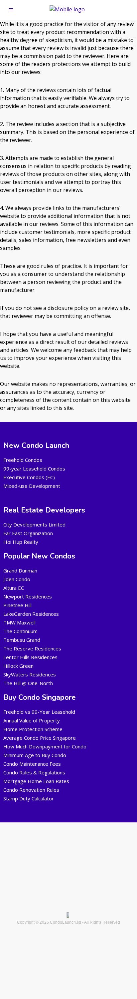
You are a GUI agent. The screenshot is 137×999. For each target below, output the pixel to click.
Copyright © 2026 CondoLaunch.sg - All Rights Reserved (68, 922)
